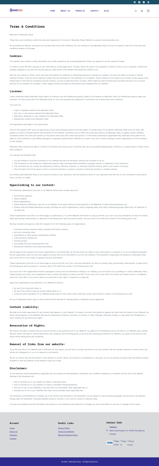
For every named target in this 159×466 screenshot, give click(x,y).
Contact (94, 11)
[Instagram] (144, 2)
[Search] (136, 11)
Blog (106, 11)
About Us (65, 11)
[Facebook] (135, 2)
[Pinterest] (148, 2)
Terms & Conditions (66, 432)
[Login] (142, 11)
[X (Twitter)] (139, 2)
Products (80, 11)
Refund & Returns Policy (68, 435)
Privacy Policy (64, 428)
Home (52, 11)
